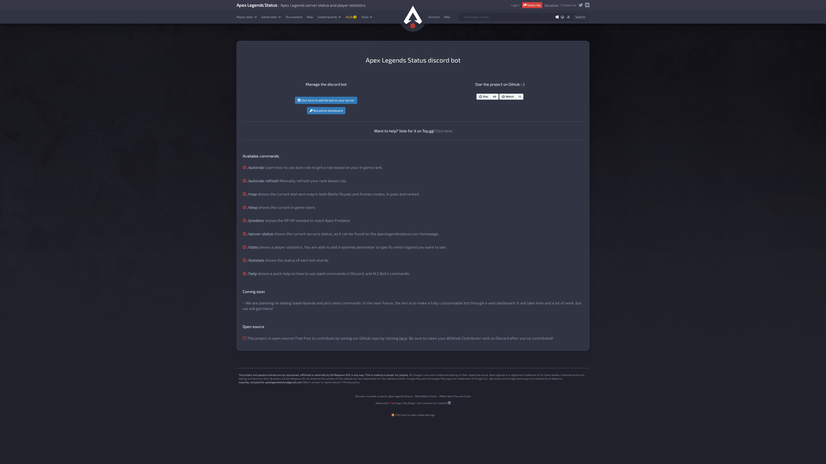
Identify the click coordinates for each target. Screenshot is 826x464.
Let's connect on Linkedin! (432, 402)
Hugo (398, 402)
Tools (365, 17)
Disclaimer (551, 5)
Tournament (294, 17)
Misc (447, 17)
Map (310, 17)
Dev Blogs (409, 402)
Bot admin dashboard (328, 110)
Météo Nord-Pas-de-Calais (455, 396)
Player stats (245, 17)
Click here (443, 130)
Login (515, 5)
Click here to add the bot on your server (327, 100)
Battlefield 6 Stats (426, 396)
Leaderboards (328, 17)
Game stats (270, 17)
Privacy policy (351, 382)
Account (433, 17)
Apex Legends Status (400, 396)
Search (580, 17)
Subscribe (534, 5)
